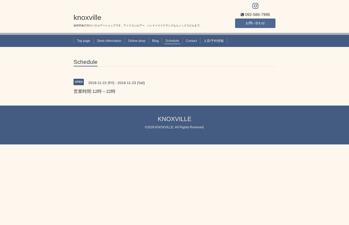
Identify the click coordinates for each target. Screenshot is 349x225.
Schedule (172, 41)
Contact (191, 41)
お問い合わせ (255, 23)
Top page (83, 41)
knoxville (87, 17)
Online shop (136, 41)
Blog (155, 41)
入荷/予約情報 (214, 41)
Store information (109, 41)
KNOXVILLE (174, 119)
